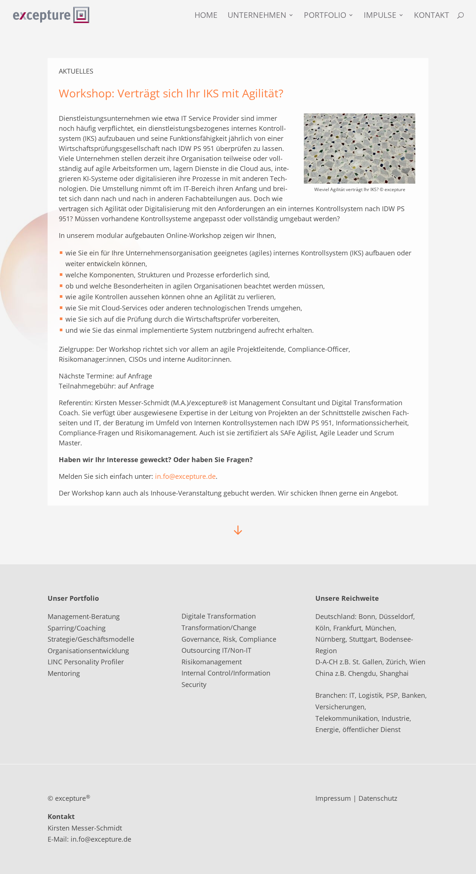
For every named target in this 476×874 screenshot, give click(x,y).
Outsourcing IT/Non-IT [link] (216, 650)
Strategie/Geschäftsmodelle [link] (91, 639)
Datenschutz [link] (377, 798)
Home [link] (206, 16)
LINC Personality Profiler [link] (86, 661)
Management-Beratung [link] (84, 616)
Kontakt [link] (431, 16)
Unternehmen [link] (257, 16)
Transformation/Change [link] (218, 627)
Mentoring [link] (64, 673)
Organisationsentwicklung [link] (88, 650)
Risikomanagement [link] (211, 661)
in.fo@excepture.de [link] (185, 476)
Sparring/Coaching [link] (77, 627)
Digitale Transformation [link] (218, 616)
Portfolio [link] (325, 16)
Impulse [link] (380, 16)
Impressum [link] (333, 798)
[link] (51, 14)
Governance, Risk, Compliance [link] (228, 639)
